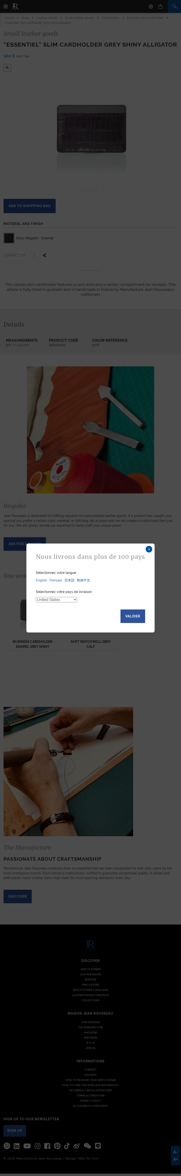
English (41, 580)
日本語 (69, 580)
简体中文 (83, 580)
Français (55, 580)
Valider (132, 616)
